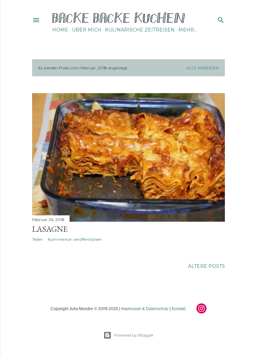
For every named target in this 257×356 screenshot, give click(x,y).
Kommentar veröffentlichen (75, 239)
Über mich (86, 30)
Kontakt (178, 308)
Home (60, 30)
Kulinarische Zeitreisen (140, 30)
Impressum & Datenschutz (145, 308)
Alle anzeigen (202, 67)
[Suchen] (221, 18)
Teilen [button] (37, 239)
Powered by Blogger (134, 335)
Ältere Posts (206, 266)
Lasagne (50, 229)
